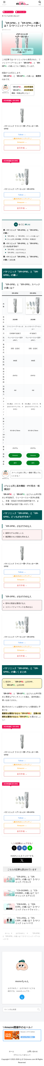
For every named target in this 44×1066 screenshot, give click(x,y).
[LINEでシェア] (29, 848)
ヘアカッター (22, 12)
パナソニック (9, 12)
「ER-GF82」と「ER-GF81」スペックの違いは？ (22, 236)
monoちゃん (22, 981)
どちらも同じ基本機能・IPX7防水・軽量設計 (21, 239)
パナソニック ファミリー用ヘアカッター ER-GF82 (21, 127)
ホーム (11, 1051)
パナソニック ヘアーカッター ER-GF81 (19, 189)
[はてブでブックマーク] (24, 848)
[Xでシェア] (14, 848)
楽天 (15, 463)
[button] (38, 1009)
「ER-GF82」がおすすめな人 (16, 249)
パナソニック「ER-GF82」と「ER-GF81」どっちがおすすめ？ (21, 245)
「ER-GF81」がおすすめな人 (16, 252)
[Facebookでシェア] (19, 848)
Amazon (15, 455)
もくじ (21, 224)
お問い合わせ (32, 1051)
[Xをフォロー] (22, 860)
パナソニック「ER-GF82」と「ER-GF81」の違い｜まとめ (21, 258)
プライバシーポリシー (22, 1055)
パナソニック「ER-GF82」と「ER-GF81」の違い (21, 231)
